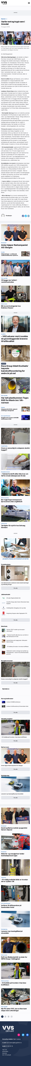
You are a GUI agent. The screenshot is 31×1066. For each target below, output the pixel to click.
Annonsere (5, 1051)
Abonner (4, 1053)
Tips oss (4, 1049)
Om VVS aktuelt (6, 1055)
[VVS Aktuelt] (4, 2)
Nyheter (3, 19)
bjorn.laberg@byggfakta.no (14, 1042)
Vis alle (15, 588)
